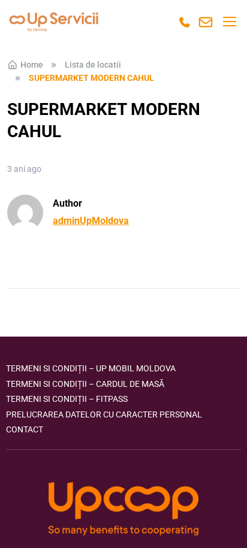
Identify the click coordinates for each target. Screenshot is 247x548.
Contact (24, 429)
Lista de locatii (93, 64)
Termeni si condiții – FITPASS (67, 399)
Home (31, 64)
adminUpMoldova (91, 220)
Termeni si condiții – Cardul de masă (85, 384)
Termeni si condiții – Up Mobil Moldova (91, 368)
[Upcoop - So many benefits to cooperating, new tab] (123, 510)
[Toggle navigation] (229, 21)
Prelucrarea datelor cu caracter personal (104, 414)
